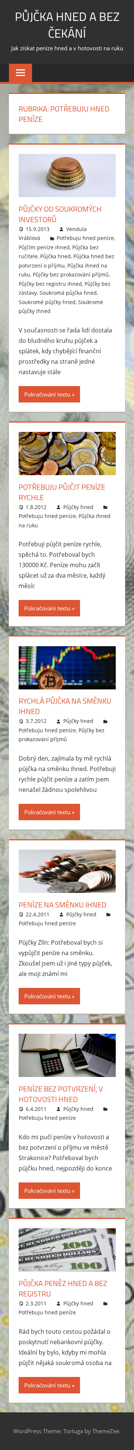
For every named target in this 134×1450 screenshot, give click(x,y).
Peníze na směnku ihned (62, 904)
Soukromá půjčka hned (68, 292)
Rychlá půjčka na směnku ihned (65, 706)
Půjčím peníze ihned (44, 247)
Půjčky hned (78, 507)
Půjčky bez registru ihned (50, 283)
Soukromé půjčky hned (47, 302)
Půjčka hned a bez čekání (67, 24)
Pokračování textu (47, 394)
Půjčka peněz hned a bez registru (63, 1288)
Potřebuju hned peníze (85, 237)
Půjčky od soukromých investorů (60, 214)
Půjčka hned (55, 256)
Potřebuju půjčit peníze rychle (62, 492)
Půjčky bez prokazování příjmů (71, 274)
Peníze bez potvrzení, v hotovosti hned (61, 1094)
